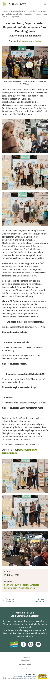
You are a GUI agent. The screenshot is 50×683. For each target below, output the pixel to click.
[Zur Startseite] (5, 4)
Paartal (25, 585)
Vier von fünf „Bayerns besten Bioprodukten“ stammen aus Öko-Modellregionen (24, 14)
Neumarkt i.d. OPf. (20, 11)
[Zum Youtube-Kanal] (38, 644)
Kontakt (25, 668)
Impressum (25, 657)
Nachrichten (35, 11)
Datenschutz (25, 661)
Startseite (6, 11)
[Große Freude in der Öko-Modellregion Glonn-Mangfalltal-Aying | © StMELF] (25, 512)
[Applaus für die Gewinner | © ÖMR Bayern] (25, 548)
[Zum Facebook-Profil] (23, 644)
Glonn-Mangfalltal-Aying (24, 588)
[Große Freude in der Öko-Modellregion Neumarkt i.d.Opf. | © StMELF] (25, 476)
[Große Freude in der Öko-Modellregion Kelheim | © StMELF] (25, 172)
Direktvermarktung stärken (29, 41)
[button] (45, 4)
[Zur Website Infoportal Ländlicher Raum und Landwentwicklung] (13, 644)
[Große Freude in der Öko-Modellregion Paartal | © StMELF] (25, 209)
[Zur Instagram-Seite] (30, 644)
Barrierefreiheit (25, 664)
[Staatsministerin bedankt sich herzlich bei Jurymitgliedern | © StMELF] (25, 136)
